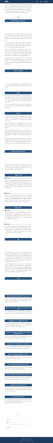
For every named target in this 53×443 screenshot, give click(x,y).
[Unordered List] (15, 424)
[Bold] (9, 424)
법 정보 (6, 1)
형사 (41, 1)
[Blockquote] (16, 424)
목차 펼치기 (30, 18)
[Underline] (12, 424)
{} (19, 424)
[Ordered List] (14, 424)
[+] (20, 424)
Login (29, 419)
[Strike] (13, 424)
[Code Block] (17, 424)
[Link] (18, 424)
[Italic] (11, 424)
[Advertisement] (18, 27)
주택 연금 (45, 1)
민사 (37, 1)
